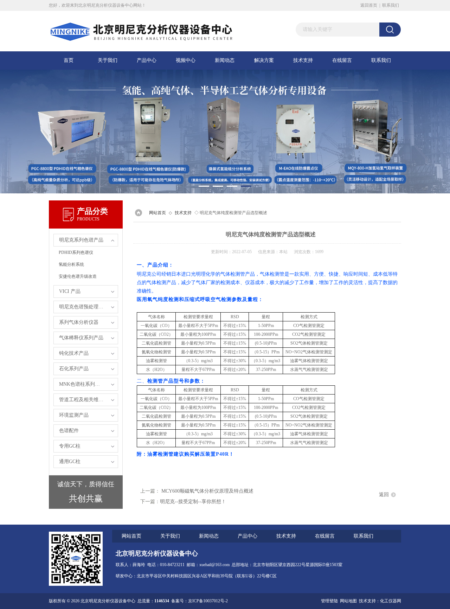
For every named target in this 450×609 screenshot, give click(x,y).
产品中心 (146, 60)
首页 (68, 60)
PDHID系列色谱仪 (76, 252)
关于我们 (107, 60)
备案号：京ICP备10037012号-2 (199, 600)
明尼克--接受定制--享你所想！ (193, 501)
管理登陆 (329, 600)
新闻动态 (224, 60)
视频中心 (185, 60)
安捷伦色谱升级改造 (78, 276)
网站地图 (348, 600)
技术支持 (303, 60)
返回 (384, 494)
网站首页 (157, 212)
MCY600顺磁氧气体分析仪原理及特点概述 (207, 491)
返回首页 (368, 5)
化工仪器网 (390, 600)
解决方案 (264, 60)
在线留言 (342, 60)
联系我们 (390, 5)
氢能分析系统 (71, 264)
